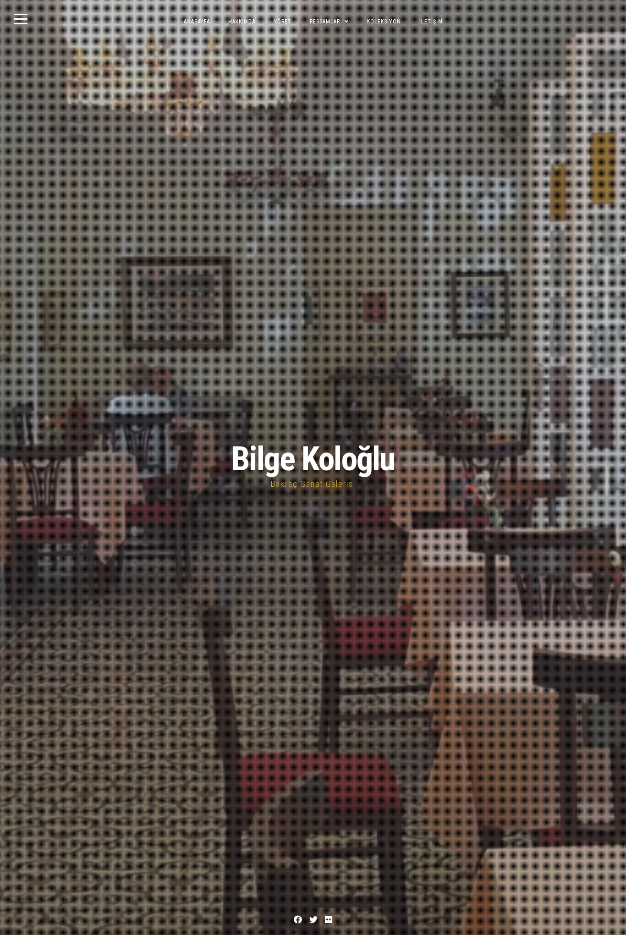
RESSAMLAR (325, 21)
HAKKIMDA (241, 21)
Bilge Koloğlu (313, 459)
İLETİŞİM (431, 21)
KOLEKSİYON (384, 21)
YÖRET (282, 21)
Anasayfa (197, 21)
